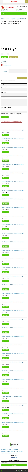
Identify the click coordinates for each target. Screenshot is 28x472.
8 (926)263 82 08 (14, 447)
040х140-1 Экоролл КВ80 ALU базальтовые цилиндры (13, 379)
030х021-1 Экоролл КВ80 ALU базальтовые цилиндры (13, 147)
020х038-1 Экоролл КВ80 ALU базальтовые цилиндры (13, 422)
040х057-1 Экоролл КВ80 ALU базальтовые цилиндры (13, 181)
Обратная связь (14, 445)
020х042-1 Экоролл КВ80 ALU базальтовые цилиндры (13, 250)
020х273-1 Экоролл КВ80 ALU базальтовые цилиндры (13, 241)
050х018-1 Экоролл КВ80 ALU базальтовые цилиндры (13, 430)
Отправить (4, 117)
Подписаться (14, 465)
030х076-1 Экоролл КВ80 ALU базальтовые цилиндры (13, 224)
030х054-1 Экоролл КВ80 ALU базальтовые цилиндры (13, 190)
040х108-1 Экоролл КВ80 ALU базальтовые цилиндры (13, 216)
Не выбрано (3, 3)
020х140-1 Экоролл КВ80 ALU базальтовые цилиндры (13, 362)
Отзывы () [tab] (5, 71)
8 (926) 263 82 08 (23, 6)
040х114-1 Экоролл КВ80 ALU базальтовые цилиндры (13, 353)
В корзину (4, 57)
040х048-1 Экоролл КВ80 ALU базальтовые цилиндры (13, 138)
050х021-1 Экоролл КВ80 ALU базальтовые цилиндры (13, 259)
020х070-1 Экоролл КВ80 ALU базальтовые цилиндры (13, 310)
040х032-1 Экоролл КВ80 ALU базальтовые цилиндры (13, 413)
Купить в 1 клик (13, 57)
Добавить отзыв (22, 78)
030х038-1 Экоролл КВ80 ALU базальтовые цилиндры (13, 284)
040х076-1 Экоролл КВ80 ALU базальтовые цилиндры (13, 302)
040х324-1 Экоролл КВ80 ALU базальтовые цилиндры (13, 405)
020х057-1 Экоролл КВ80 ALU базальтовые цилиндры (13, 173)
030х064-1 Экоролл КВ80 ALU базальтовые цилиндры (13, 327)
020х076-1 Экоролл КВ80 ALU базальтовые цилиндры (13, 319)
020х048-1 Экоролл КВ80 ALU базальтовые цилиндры (13, 155)
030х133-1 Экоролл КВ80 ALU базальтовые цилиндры (13, 233)
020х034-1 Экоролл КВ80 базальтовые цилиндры (12, 396)
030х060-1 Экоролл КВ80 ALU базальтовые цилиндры (13, 198)
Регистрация (24, 3)
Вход (20, 3)
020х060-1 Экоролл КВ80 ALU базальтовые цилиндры (13, 293)
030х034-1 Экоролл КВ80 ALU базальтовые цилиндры (13, 164)
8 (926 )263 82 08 (14, 444)
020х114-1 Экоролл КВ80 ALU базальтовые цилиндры (13, 336)
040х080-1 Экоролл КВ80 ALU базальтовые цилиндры (13, 207)
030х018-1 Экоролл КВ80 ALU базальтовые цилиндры (13, 130)
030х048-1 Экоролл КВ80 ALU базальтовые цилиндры (13, 276)
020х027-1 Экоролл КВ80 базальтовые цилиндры (12, 344)
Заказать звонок (14, 443)
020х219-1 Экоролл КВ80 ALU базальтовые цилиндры (13, 387)
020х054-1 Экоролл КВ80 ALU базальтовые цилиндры (13, 267)
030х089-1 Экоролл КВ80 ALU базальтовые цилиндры (13, 370)
